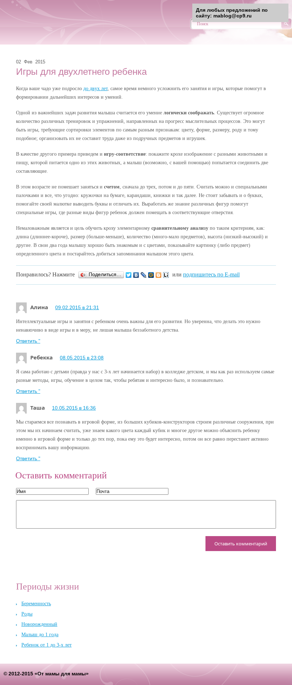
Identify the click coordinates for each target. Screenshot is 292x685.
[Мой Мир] (151, 275)
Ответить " (28, 341)
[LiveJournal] (143, 275)
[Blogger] (158, 275)
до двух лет (95, 88)
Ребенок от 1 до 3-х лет (46, 645)
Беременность (36, 603)
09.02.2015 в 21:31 (77, 307)
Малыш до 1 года (39, 634)
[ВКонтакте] (136, 275)
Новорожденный (39, 624)
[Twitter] (128, 275)
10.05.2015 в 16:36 (74, 408)
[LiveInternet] (166, 275)
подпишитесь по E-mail (211, 274)
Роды (26, 614)
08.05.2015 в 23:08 (82, 357)
